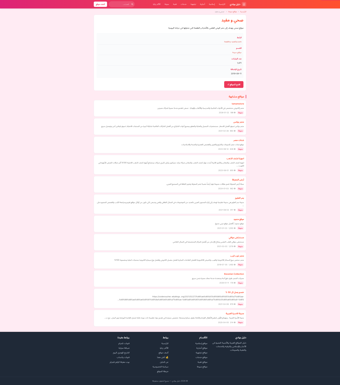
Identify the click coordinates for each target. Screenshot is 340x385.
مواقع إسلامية (201, 343)
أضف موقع (100, 4)
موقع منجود (238, 219)
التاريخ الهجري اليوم (121, 352)
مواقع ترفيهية (201, 352)
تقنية (175, 4)
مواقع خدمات (201, 357)
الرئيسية (222, 4)
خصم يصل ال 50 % (235, 292)
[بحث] (132, 4)
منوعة (167, 4)
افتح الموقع (234, 84)
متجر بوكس (238, 122)
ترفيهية (193, 4)
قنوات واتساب (123, 357)
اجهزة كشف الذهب (235, 158)
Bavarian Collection (234, 274)
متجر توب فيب (237, 255)
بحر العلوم (239, 198)
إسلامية (212, 4)
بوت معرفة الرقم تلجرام (119, 362)
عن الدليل (164, 362)
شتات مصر (238, 140)
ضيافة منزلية (124, 348)
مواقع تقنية (202, 362)
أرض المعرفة (238, 179)
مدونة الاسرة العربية (235, 313)
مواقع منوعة (232, 11)
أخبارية (202, 4)
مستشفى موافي (236, 237)
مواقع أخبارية (201, 348)
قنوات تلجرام (123, 343)
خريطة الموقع (162, 371)
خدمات (184, 4)
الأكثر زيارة (157, 4)
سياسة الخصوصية (160, 366)
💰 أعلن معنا (162, 357)
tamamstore (238, 103)
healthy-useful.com (233, 42)
